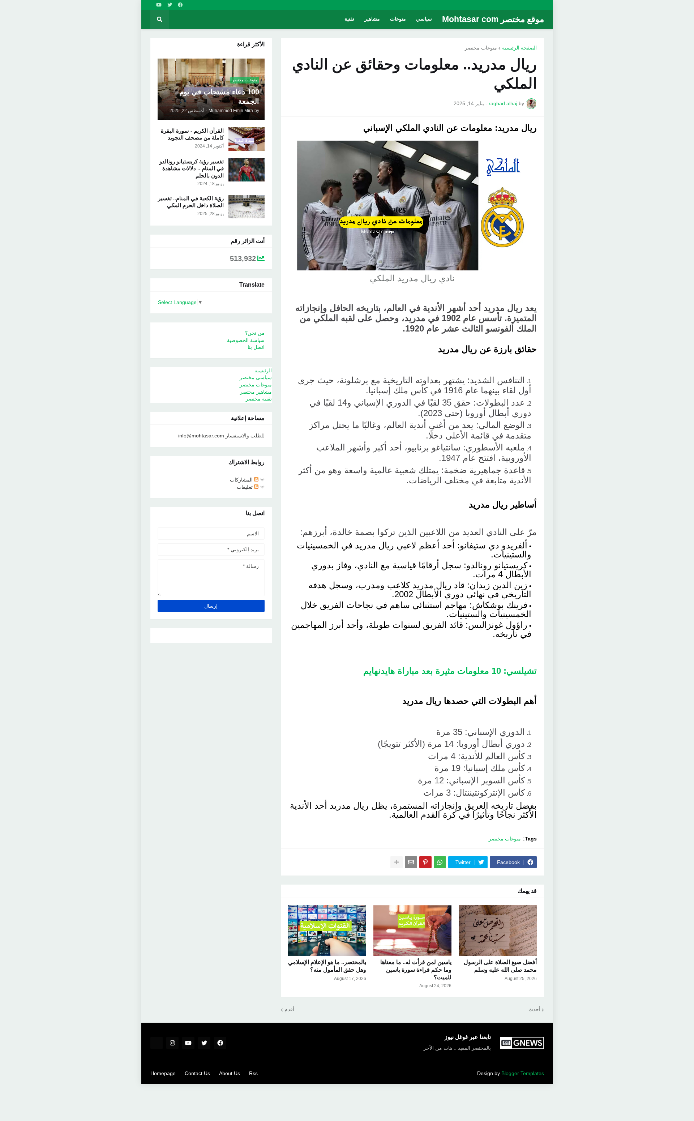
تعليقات (245, 487)
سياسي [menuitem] (424, 19)
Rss (253, 1073)
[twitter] (169, 5)
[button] (159, 19)
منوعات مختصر (481, 47)
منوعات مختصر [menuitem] (256, 385)
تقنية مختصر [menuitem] (259, 399)
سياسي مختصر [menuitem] (256, 377)
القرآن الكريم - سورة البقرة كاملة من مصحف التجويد (192, 134)
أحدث (534, 1009)
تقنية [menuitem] (349, 19)
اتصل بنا (256, 347)
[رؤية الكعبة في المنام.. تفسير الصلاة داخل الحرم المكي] (246, 206)
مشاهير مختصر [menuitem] (256, 392)
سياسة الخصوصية (246, 340)
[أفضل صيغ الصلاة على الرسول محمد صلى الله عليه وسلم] (498, 930)
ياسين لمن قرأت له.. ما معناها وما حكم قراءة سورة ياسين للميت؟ (415, 969)
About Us (229, 1073)
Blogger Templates (522, 1073)
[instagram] (172, 1043)
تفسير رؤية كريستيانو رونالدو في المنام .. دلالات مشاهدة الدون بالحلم (191, 168)
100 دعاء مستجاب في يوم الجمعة (219, 96)
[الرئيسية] (156, 1043)
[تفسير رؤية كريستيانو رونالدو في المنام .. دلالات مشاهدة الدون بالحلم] (246, 169)
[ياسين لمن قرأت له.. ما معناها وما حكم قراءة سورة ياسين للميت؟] (412, 930)
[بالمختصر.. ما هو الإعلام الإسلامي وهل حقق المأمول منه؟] (327, 930)
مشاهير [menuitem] (372, 19)
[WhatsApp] (440, 862)
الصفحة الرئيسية (519, 47)
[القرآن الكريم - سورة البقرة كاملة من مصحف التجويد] (246, 139)
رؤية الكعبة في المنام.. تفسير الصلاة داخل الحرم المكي (191, 202)
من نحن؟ (255, 333)
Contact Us (197, 1073)
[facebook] (180, 5)
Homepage (163, 1073)
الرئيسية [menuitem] (263, 370)
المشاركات (242, 480)
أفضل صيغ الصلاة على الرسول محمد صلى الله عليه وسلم (500, 966)
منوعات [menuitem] (398, 19)
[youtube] (159, 5)
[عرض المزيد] (396, 862)
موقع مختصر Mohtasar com (493, 19)
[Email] (411, 862)
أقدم (289, 1009)
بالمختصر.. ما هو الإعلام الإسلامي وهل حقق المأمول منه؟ (327, 966)
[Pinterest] (425, 862)
